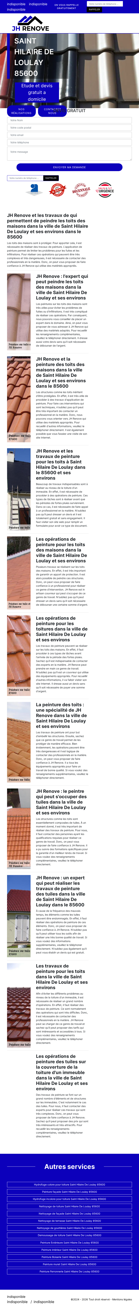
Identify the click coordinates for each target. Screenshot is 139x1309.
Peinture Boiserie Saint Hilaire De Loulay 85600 (69, 1257)
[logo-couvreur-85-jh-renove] (30, 23)
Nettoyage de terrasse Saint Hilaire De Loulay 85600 (69, 1220)
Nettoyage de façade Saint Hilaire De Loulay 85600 (69, 1213)
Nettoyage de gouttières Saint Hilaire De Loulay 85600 (69, 1227)
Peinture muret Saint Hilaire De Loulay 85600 (69, 1264)
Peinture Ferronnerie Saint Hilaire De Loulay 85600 (69, 1271)
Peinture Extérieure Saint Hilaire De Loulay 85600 (69, 1242)
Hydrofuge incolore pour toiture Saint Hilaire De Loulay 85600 (69, 1198)
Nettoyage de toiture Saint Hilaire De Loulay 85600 (69, 1206)
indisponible (16, 4)
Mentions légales (122, 1299)
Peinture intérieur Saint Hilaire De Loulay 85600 (69, 1249)
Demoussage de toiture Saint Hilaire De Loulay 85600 (69, 1235)
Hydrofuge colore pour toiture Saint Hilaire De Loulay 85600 (69, 1184)
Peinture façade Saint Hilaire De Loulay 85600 (69, 1191)
